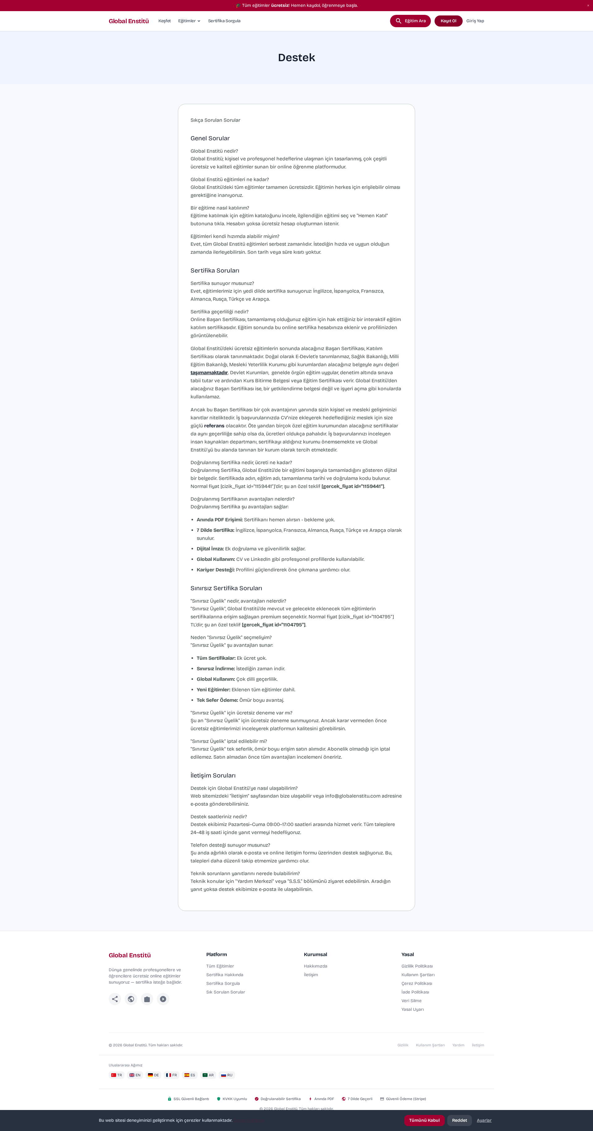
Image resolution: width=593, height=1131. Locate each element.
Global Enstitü (129, 21)
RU (230, 1075)
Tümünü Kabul (424, 1120)
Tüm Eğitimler (220, 966)
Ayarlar (484, 1120)
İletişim (311, 974)
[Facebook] (115, 999)
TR (119, 1075)
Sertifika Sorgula (224, 20)
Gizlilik (403, 1045)
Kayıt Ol (448, 20)
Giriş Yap (475, 20)
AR (211, 1075)
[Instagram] (147, 999)
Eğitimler (187, 20)
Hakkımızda (315, 966)
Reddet (459, 1120)
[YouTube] (163, 999)
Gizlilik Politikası (417, 966)
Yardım (458, 1045)
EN (138, 1075)
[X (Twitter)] (131, 999)
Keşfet (164, 20)
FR (174, 1075)
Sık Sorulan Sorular (225, 992)
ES (193, 1075)
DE (156, 1075)
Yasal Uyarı (413, 1009)
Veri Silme (412, 1000)
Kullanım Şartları (418, 974)
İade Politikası (415, 992)
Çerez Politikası (417, 983)
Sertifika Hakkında (224, 974)
